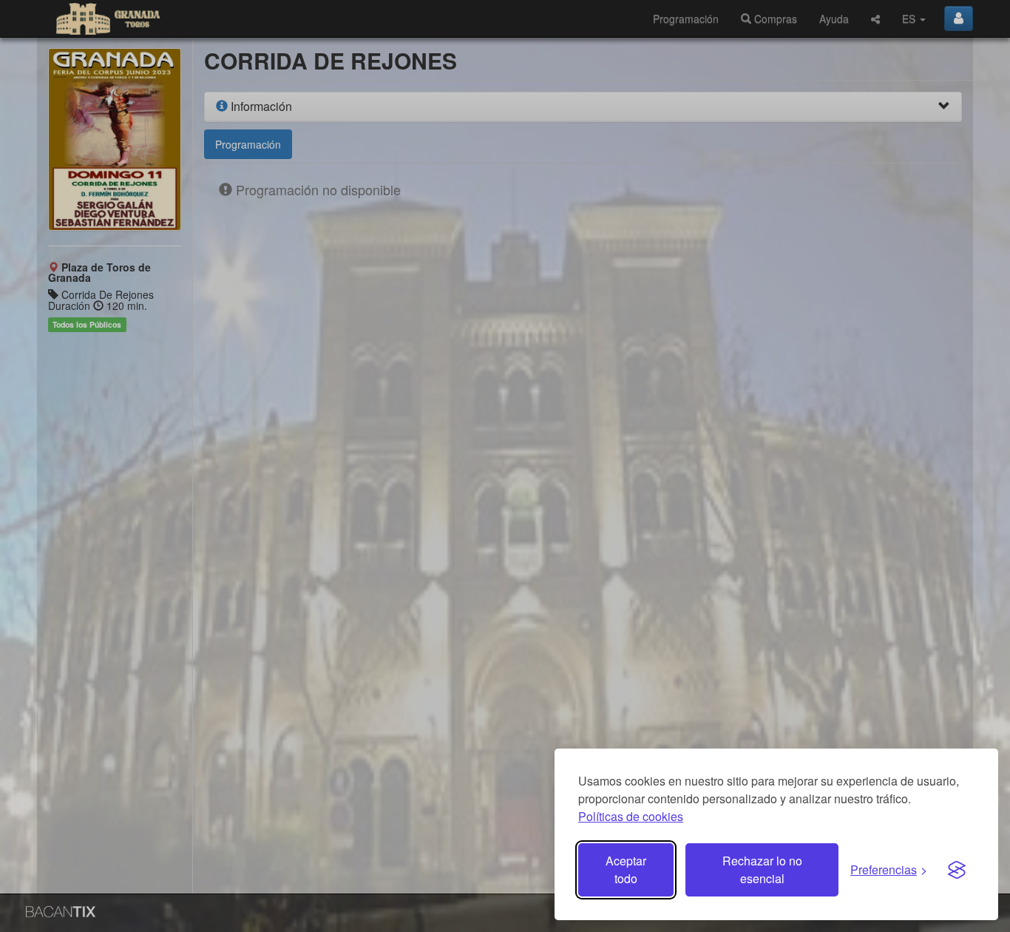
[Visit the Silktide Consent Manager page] (957, 870)
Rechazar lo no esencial (762, 869)
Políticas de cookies (630, 816)
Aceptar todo (626, 869)
